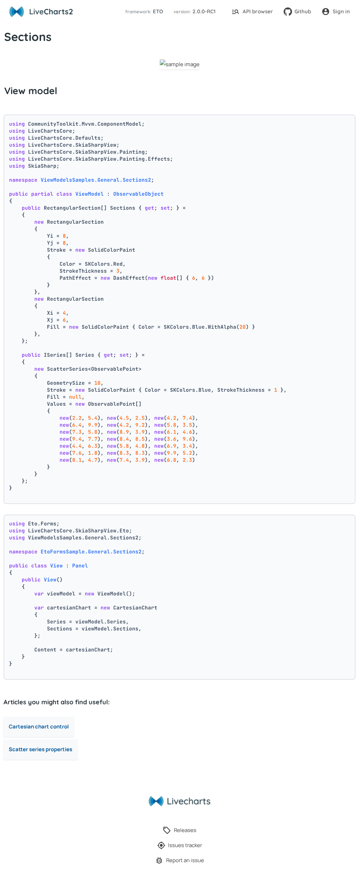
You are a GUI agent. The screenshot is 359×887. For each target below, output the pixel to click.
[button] (143, 11)
